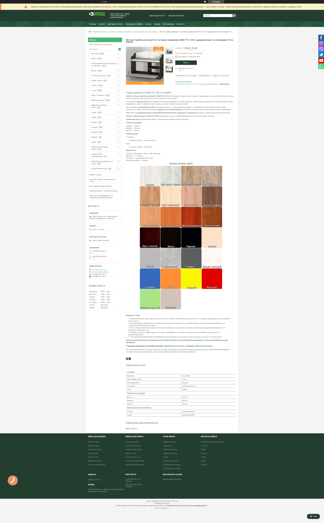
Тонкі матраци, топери (172, 468)
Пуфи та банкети (98, 95)
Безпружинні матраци (171, 464)
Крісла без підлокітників (135, 464)
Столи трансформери (96, 464)
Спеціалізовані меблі (99, 168)
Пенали (94, 122)
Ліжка (93, 58)
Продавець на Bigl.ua (162, 503)
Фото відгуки (168, 24)
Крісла (93, 70)
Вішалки (94, 137)
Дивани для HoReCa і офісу (99, 106)
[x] (130, 359)
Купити (186, 62)
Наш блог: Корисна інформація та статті (102, 180)
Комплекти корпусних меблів (99, 148)
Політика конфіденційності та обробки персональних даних (101, 196)
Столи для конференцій (135, 461)
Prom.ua (174, 501)
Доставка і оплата (115, 24)
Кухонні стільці (93, 445)
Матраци (94, 53)
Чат (315, 516)
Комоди (94, 132)
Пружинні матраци (170, 461)
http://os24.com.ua (99, 270)
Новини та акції (95, 175)
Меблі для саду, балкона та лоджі (102, 162)
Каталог (101, 24)
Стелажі (94, 127)
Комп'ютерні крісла (133, 445)
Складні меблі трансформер (96, 155)
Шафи (93, 142)
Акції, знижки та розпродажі (100, 44)
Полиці (94, 112)
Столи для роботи (98, 75)
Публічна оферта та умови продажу (103, 191)
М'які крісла (167, 445)
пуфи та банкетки (203, 346)
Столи (93, 90)
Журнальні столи (94, 461)
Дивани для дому (98, 100)
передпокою (169, 346)
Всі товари (93, 49)
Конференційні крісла (134, 449)
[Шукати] (234, 15)
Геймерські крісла (132, 442)
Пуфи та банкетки (170, 449)
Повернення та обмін (134, 24)
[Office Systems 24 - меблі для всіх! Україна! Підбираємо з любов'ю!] (97, 15)
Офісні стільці (96, 80)
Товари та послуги (100, 32)
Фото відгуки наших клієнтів (100, 186)
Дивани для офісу (170, 453)
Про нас (148, 24)
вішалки (180, 346)
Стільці (94, 85)
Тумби (112, 32)
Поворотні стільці (95, 449)
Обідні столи (93, 457)
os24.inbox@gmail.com (100, 272)
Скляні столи (93, 453)
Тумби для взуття (124, 32)
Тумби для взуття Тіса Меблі (146, 32)
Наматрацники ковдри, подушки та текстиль (104, 64)
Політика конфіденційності (197, 505)
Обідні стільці (93, 442)
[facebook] (127, 359)
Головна (92, 24)
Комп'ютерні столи (133, 457)
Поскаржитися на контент (176, 505)
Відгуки (157, 24)
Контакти (181, 24)
